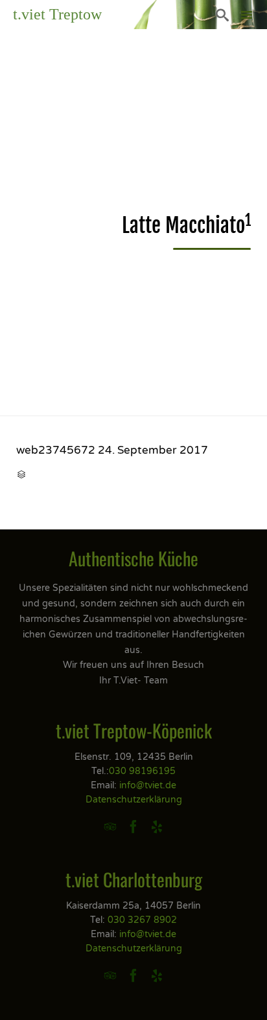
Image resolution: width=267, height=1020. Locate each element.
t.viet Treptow (57, 14)
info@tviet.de (147, 785)
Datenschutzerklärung (134, 799)
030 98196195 (142, 771)
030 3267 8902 (142, 920)
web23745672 (55, 450)
